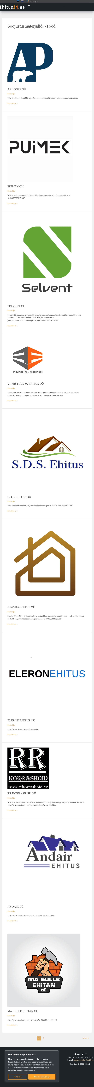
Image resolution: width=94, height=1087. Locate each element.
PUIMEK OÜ (15, 186)
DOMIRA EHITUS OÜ (21, 607)
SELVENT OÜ (16, 306)
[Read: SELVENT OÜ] (47, 259)
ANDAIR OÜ (15, 906)
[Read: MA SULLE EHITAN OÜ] (43, 970)
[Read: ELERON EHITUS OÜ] (47, 676)
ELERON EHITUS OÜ (21, 720)
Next (86, 1038)
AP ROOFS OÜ (16, 89)
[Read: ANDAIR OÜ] (47, 863)
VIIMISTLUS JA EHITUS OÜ (25, 383)
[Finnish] (22, 1)
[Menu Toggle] (64, 7)
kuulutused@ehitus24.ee (83, 1060)
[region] (32, 1066)
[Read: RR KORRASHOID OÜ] (28, 768)
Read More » (12, 103)
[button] (29, 5)
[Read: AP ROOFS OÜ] (30, 62)
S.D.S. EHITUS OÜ (19, 497)
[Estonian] (17, 1)
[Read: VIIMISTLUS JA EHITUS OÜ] (27, 359)
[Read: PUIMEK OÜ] (40, 149)
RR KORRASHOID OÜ (21, 793)
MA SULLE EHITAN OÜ (22, 1011)
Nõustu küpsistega (42, 1077)
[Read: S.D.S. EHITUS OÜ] (47, 453)
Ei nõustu (17, 1077)
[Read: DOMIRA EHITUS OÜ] (47, 563)
